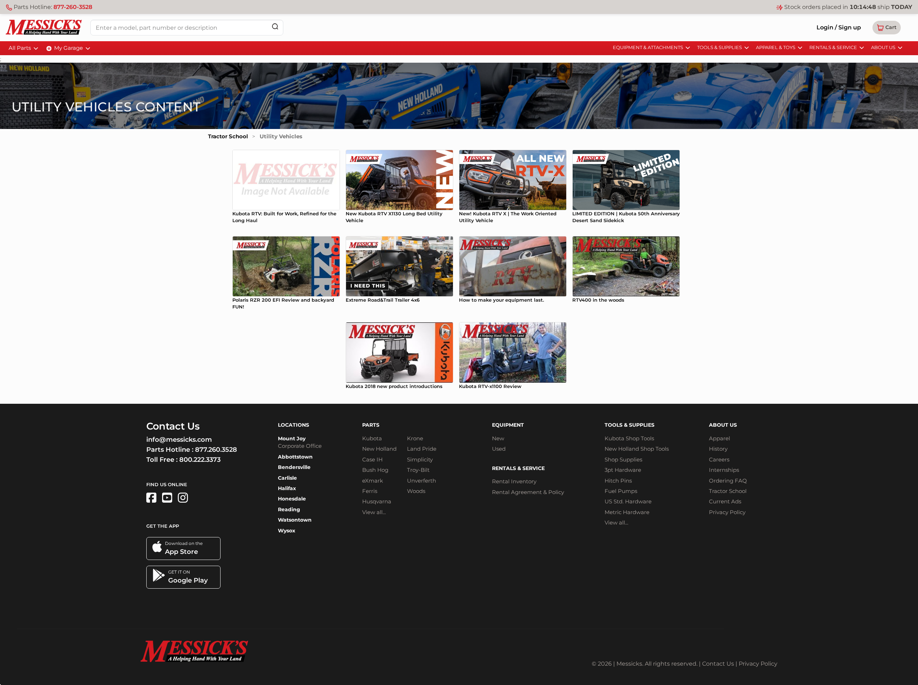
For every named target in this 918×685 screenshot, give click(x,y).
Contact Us (718, 663)
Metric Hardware (627, 512)
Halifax (287, 488)
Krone (415, 438)
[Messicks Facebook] (151, 498)
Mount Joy (292, 438)
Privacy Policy (727, 512)
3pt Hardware (623, 469)
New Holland (379, 448)
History (718, 448)
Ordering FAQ (728, 480)
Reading (289, 509)
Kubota (372, 438)
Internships (724, 469)
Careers (719, 459)
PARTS (370, 425)
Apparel (719, 438)
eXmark (372, 480)
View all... (374, 512)
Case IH (372, 459)
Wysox (286, 530)
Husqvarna (376, 501)
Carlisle (287, 478)
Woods (416, 491)
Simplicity (420, 459)
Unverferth (421, 480)
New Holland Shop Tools (637, 448)
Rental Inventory (514, 481)
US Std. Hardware (628, 501)
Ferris (369, 491)
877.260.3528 (216, 450)
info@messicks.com (179, 440)
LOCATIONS (293, 425)
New (498, 438)
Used (499, 448)
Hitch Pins (618, 480)
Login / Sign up (839, 27)
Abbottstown (295, 457)
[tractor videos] (167, 498)
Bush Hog (375, 469)
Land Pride (421, 448)
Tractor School (228, 136)
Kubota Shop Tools (629, 438)
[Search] (275, 26)
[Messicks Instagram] (183, 498)
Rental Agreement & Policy (528, 492)
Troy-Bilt (418, 469)
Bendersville (294, 467)
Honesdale (292, 498)
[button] (886, 27)
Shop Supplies (623, 459)
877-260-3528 (72, 7)
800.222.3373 (200, 460)
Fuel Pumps (621, 491)
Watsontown (295, 520)
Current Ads (725, 501)
